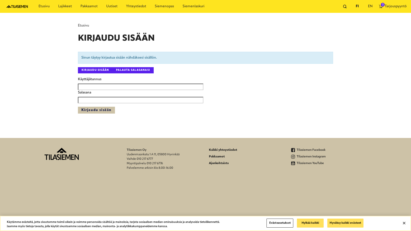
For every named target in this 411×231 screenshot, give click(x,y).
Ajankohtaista (219, 163)
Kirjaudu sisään (95, 70)
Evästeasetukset (280, 223)
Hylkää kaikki (310, 223)
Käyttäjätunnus (89, 79)
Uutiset (112, 6)
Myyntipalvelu (136, 163)
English (370, 6)
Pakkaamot (89, 6)
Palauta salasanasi (133, 70)
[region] (205, 223)
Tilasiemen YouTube (310, 163)
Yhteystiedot (136, 6)
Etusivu (44, 6)
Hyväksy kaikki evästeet (345, 223)
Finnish (357, 6)
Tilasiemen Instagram (311, 156)
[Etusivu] (17, 6)
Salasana (84, 92)
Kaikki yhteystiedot (223, 150)
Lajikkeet (65, 6)
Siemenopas (164, 6)
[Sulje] (404, 223)
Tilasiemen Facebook (311, 150)
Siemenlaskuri (193, 6)
